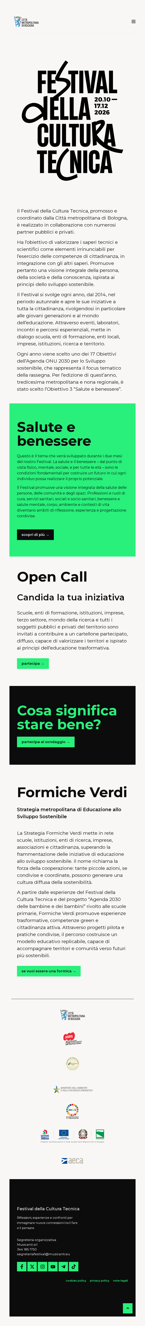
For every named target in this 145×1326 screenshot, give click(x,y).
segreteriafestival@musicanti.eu (43, 1254)
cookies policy (76, 1280)
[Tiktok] (73, 1266)
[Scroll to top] (128, 1308)
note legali (120, 1280)
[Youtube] (53, 1266)
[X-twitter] (32, 1266)
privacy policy (99, 1280)
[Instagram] (42, 1266)
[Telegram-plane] (63, 1266)
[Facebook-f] (21, 1266)
